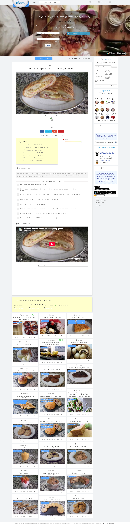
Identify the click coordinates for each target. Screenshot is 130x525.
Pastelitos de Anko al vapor (78, 342)
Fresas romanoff (24, 473)
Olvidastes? (57, 41)
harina (106, 80)
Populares (99, 62)
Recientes (105, 62)
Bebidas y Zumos (25, 341)
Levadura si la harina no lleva (108, 74)
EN (21, 5)
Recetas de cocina (21, 4)
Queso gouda (48, 308)
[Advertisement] (52, 280)
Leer (17, 337)
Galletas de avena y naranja (24, 423)
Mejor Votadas (86, 58)
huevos (107, 70)
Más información (110, 523)
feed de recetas (106, 195)
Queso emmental (34, 308)
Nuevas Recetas (75, 58)
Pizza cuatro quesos (78, 317)
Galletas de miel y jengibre (51, 500)
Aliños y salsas (25, 445)
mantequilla (108, 82)
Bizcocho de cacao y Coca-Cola (79, 368)
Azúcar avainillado (99, 80)
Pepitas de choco (109, 71)
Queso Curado (18, 308)
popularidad (112, 86)
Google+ (98, 203)
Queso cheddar (63, 305)
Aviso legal (98, 205)
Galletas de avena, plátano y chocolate (51, 447)
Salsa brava (24, 448)
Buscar (114, 66)
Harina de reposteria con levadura (108, 77)
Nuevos (104, 93)
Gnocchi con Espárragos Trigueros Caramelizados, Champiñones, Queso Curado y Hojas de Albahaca (79, 394)
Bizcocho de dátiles (78, 473)
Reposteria (52, 367)
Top (100, 93)
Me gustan (112, 62)
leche (96, 71)
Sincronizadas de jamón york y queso (24, 396)
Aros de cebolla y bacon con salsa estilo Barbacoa (24, 318)
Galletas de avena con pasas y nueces (78, 447)
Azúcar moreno (19, 305)
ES (19, 5)
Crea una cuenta (73, 33)
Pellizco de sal (98, 76)
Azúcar (97, 70)
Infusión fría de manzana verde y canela (24, 345)
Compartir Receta (44, 58)
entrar (48, 45)
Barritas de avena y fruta (24, 498)
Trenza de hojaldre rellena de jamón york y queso (52, 68)
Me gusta (45, 135)
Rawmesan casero (106, 160)
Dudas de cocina (100, 202)
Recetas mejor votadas (101, 200)
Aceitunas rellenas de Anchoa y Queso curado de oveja (51, 343)
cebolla (97, 82)
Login (34, 2)
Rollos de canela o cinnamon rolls (24, 371)
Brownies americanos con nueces (51, 317)
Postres (52, 315)
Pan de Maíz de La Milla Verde (78, 421)
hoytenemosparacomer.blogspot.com (27, 225)
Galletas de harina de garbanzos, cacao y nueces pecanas (107, 154)
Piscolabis (25, 315)
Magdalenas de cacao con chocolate (51, 473)
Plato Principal (79, 315)
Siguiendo (109, 93)
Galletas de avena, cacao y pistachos (51, 370)
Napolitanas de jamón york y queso (51, 396)
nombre (105, 86)
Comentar (57, 135)
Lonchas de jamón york (36, 304)
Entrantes (53, 65)
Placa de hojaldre (49, 305)
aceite (96, 73)
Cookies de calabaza (78, 498)
